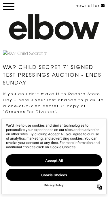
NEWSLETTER (88, 5)
